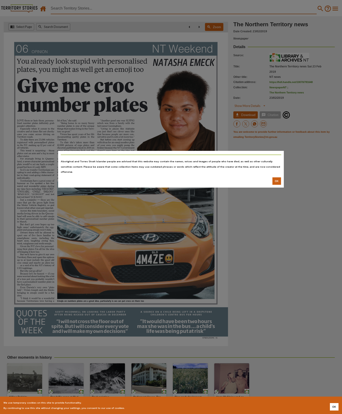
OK (277, 181)
